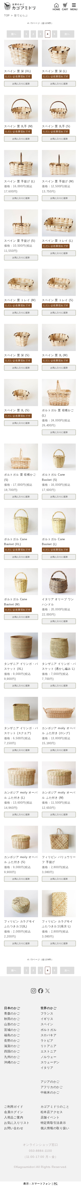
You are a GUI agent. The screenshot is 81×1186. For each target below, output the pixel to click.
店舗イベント (50, 1117)
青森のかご (12, 1013)
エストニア (49, 1051)
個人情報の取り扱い (55, 1128)
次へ (67, 34)
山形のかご (12, 1024)
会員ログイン (13, 1112)
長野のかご (12, 1040)
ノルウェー (49, 1057)
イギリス (47, 1019)
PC (56, 1183)
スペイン (47, 1024)
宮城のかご (12, 1029)
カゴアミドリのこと (55, 1106)
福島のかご (12, 1035)
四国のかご (12, 1051)
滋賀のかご (12, 1046)
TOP (7, 15)
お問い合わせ (13, 1128)
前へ (13, 34)
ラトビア (47, 1040)
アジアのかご (50, 1081)
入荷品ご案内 (13, 1117)
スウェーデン (50, 1062)
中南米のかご (50, 1092)
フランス (47, 1013)
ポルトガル (49, 1029)
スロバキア (49, 1035)
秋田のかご (12, 1019)
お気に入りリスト (17, 1122)
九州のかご (12, 1057)
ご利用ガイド (13, 1106)
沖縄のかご (12, 1062)
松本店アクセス (52, 1112)
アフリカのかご (52, 1087)
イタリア (47, 1067)
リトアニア (49, 1046)
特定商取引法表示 (53, 1122)
